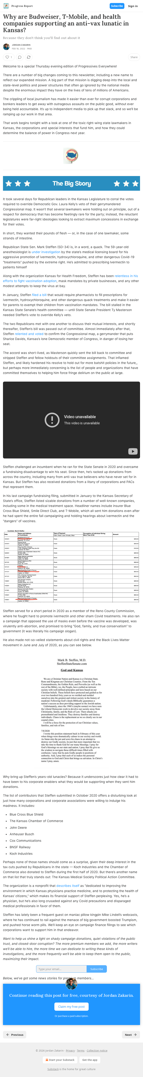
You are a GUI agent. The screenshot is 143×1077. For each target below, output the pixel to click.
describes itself (67, 886)
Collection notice (97, 1050)
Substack (53, 1069)
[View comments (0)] (19, 57)
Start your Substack (61, 1060)
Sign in (133, 6)
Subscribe (117, 6)
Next (128, 1035)
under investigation (46, 252)
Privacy (70, 1050)
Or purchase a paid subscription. (71, 1016)
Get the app (89, 1060)
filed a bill (39, 295)
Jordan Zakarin (21, 45)
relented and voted (29, 334)
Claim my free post (71, 1007)
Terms (81, 1050)
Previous (17, 1035)
